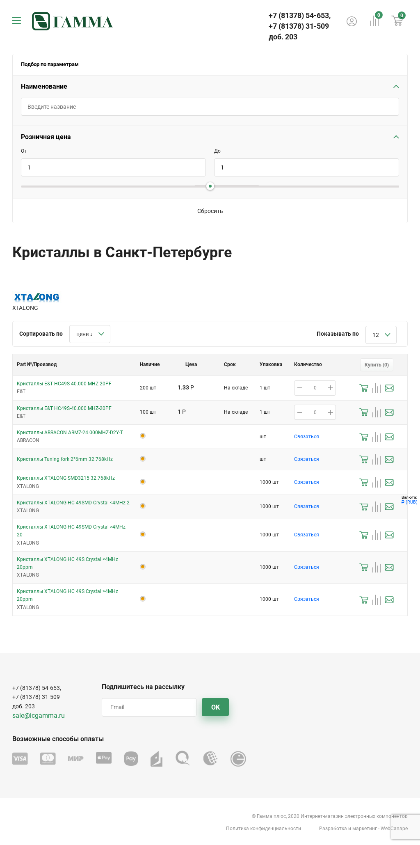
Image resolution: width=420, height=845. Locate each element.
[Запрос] (389, 388)
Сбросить (210, 211)
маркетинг (364, 828)
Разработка (333, 828)
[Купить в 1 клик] (364, 388)
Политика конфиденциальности (263, 828)
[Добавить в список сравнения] (376, 388)
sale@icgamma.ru (38, 715)
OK (215, 707)
